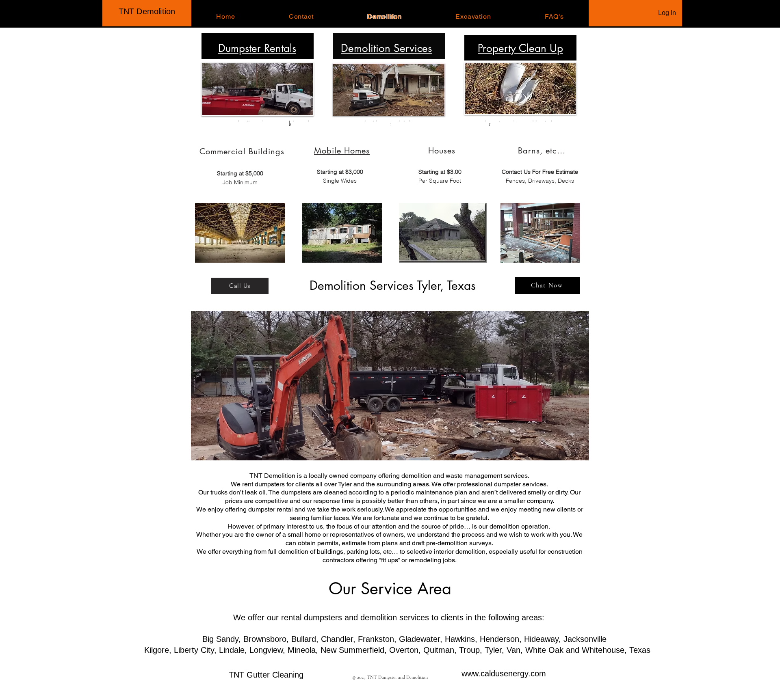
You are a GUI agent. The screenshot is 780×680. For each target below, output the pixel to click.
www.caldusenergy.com (504, 673)
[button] (390, 385)
